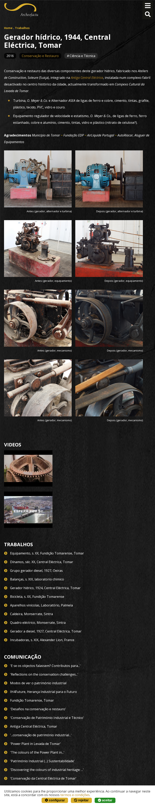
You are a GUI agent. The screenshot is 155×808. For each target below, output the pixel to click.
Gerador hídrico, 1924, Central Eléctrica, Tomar (45, 588)
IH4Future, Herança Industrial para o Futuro (43, 691)
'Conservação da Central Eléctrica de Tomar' (43, 778)
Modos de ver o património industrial (38, 683)
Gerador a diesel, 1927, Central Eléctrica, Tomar (46, 631)
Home (8, 28)
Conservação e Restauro (40, 56)
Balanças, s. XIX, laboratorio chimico (37, 579)
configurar (56, 800)
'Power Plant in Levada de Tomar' (35, 743)
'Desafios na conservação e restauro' (38, 709)
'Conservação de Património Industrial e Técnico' (47, 717)
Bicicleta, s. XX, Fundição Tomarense (37, 596)
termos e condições (75, 795)
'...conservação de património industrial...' (41, 735)
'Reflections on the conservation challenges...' (44, 674)
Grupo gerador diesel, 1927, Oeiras (36, 570)
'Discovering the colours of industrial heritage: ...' (47, 769)
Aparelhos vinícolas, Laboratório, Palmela (41, 605)
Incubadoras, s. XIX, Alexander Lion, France (42, 640)
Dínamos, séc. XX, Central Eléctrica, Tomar (41, 562)
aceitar (106, 800)
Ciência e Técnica (82, 56)
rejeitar (83, 800)
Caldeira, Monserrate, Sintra (31, 614)
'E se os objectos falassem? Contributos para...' (45, 665)
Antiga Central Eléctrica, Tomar (33, 726)
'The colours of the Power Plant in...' (37, 752)
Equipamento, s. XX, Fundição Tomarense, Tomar (47, 553)
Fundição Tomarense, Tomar (32, 700)
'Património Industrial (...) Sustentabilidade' (42, 761)
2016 (10, 56)
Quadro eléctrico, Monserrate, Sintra (38, 622)
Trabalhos (22, 28)
